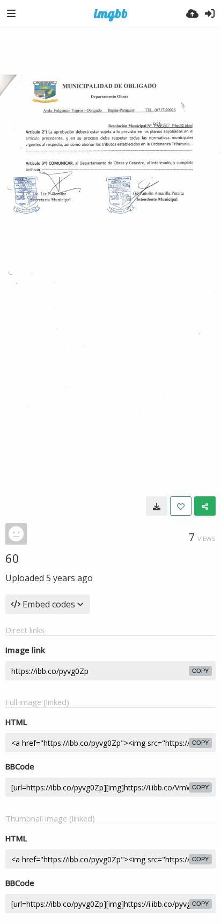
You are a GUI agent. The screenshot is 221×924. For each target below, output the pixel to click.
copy (200, 671)
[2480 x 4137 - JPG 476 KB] (156, 506)
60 (12, 558)
